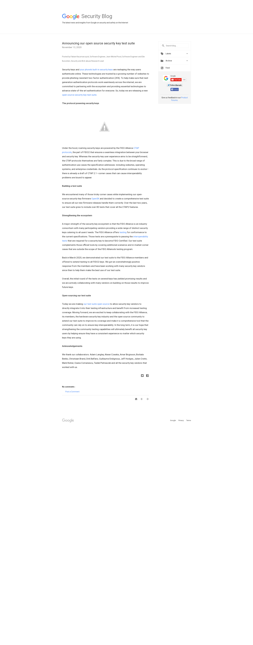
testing (123, 232)
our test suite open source (97, 304)
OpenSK (95, 198)
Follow (176, 90)
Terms (188, 420)
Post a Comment (72, 392)
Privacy (181, 420)
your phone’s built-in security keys (96, 69)
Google (173, 420)
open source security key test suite (79, 94)
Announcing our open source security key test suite (98, 43)
